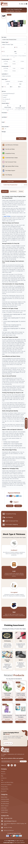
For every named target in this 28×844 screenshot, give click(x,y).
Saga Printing (7, 216)
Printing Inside (9, 66)
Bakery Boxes (4, 797)
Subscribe (23, 761)
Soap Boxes (11, 11)
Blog (2, 775)
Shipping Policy (4, 788)
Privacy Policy (4, 786)
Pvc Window (6, 99)
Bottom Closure (4, 805)
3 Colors (5, 63)
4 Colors (14, 63)
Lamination (7, 73)
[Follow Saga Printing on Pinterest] (15, 765)
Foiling (5, 95)
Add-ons (4, 91)
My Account (4, 791)
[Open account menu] (24, 4)
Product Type (5, 42)
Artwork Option (6, 103)
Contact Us (3, 778)
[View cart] (22, 4)
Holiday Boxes (4, 812)
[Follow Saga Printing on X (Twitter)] (12, 765)
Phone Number (5, 126)
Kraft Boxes (3, 807)
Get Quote (7, 699)
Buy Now (21, 138)
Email (3, 122)
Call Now (18, 505)
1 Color (14, 61)
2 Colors (22, 61)
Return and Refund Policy (7, 782)
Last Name (4, 117)
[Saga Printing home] (4, 3)
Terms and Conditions (6, 784)
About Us (3, 773)
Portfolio (3, 771)
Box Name (4, 37)
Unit (15, 51)
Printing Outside (9, 59)
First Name (5, 112)
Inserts (4, 97)
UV (4, 101)
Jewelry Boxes (4, 810)
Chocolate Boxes (5, 801)
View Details (7, 697)
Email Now (9, 505)
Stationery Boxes (5, 799)
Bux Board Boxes (5, 803)
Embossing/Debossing (8, 93)
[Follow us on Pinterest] (2, 0)
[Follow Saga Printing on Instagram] (8, 765)
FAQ (2, 780)
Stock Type (5, 79)
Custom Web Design (8, 842)
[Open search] (20, 4)
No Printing (6, 61)
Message (4, 131)
